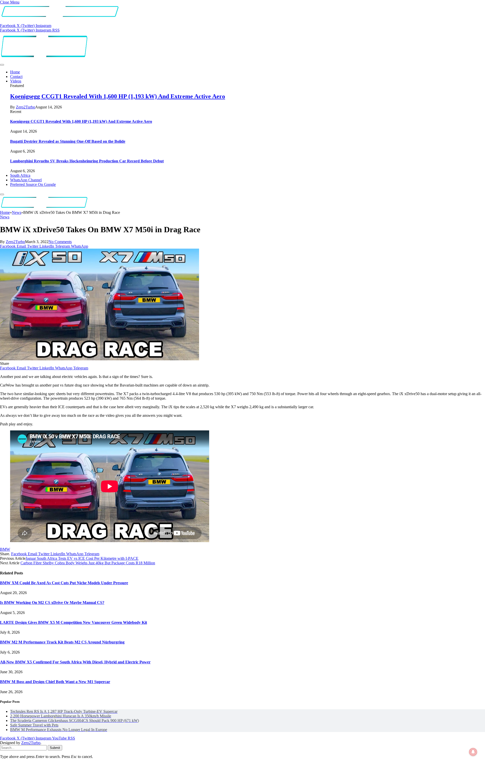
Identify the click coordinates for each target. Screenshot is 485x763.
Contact (16, 76)
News (4, 217)
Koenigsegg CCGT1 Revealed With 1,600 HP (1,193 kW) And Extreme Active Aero (117, 96)
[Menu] (2, 65)
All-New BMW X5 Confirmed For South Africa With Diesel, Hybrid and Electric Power (75, 662)
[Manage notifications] (473, 752)
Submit (55, 748)
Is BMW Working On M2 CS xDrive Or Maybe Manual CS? (52, 602)
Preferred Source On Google (33, 184)
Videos (15, 81)
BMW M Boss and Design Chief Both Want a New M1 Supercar (55, 682)
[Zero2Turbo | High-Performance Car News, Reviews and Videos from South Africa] (44, 59)
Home (15, 72)
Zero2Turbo (25, 107)
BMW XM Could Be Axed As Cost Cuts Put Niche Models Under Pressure (64, 583)
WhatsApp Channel (26, 180)
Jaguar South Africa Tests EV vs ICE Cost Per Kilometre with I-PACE (82, 558)
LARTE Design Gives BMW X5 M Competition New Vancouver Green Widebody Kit (73, 622)
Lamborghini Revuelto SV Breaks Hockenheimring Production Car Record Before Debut (87, 161)
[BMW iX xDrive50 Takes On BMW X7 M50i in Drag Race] (99, 359)
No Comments (60, 242)
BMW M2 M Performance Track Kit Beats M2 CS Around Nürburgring (62, 642)
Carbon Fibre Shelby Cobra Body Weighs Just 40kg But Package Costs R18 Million (87, 563)
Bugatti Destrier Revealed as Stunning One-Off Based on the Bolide (67, 141)
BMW (5, 549)
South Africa (20, 175)
